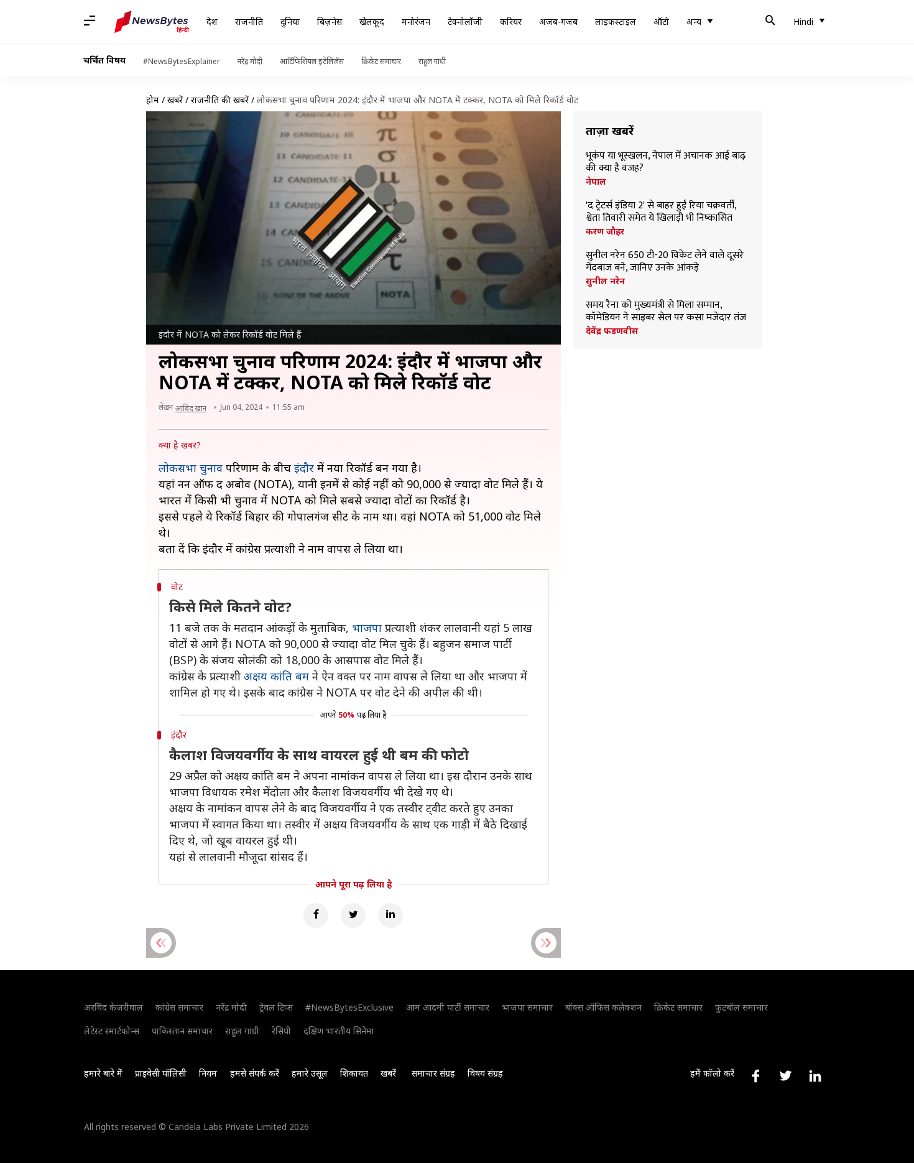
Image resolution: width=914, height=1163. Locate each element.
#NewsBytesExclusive (349, 1007)
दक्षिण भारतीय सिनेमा (338, 1031)
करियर (511, 21)
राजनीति (249, 21)
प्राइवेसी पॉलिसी (161, 1073)
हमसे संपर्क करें (254, 1073)
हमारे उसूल (310, 1073)
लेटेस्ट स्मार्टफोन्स (111, 1031)
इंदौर (304, 467)
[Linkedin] (390, 915)
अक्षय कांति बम (276, 676)
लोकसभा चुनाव (191, 467)
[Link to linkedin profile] (815, 1076)
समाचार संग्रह (433, 1073)
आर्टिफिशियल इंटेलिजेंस (312, 61)
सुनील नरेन (605, 281)
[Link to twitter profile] (785, 1076)
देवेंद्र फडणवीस (612, 330)
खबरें (175, 100)
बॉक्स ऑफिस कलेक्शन (603, 1007)
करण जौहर (605, 231)
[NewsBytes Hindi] (151, 22)
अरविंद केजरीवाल (113, 1007)
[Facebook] (315, 915)
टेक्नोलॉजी (465, 21)
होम (152, 100)
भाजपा (367, 627)
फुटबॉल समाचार (741, 1007)
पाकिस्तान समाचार (182, 1031)
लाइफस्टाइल (615, 21)
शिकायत (354, 1073)
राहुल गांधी (432, 61)
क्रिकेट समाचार (381, 61)
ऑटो (661, 21)
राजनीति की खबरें (220, 100)
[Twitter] (353, 915)
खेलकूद (371, 21)
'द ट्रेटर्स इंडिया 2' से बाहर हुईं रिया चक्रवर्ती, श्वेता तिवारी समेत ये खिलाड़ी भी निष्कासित (661, 212)
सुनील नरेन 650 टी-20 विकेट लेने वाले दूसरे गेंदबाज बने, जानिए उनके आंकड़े (665, 261)
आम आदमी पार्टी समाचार (447, 1007)
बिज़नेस (329, 21)
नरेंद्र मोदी (250, 61)
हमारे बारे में (103, 1073)
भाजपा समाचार (527, 1007)
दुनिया (290, 21)
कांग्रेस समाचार (179, 1007)
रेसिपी (281, 1031)
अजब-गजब (558, 21)
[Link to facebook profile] (755, 1076)
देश (212, 21)
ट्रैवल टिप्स (276, 1007)
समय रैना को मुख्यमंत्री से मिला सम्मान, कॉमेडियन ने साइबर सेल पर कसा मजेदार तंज (666, 311)
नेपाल (596, 181)
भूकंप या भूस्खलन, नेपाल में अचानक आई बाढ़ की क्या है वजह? (666, 162)
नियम (208, 1073)
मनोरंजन (416, 21)
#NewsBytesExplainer (181, 61)
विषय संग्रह (485, 1073)
